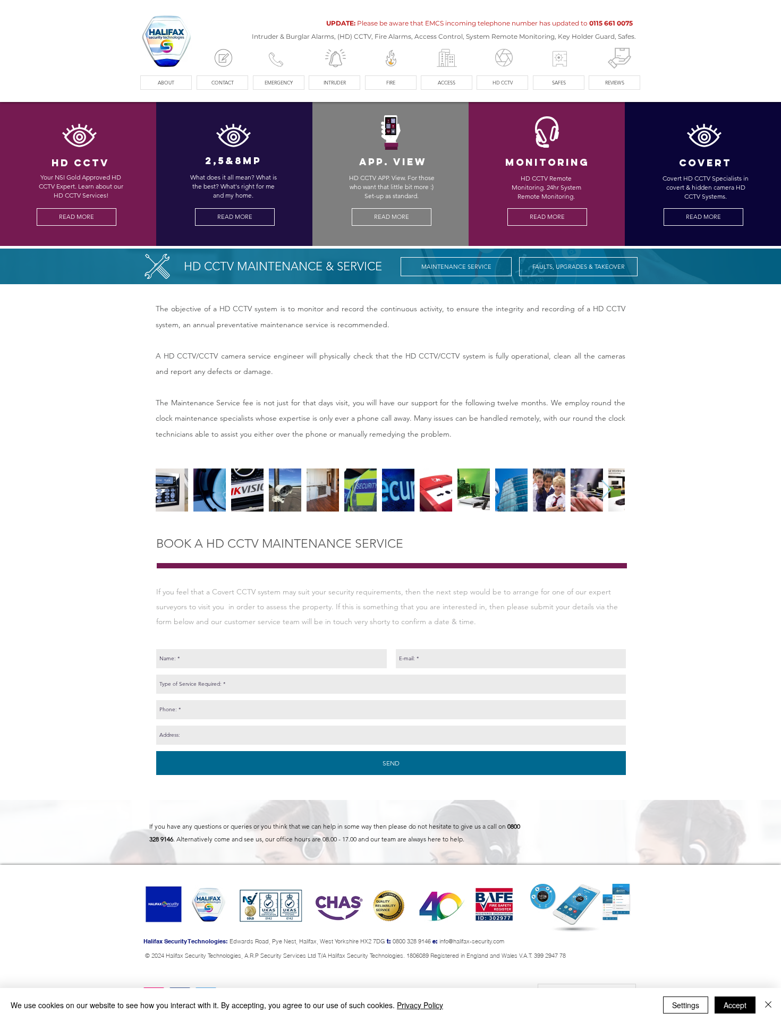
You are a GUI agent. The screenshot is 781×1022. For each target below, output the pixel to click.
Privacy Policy (420, 1005)
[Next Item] (606, 490)
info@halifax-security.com (471, 941)
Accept (735, 1005)
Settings (685, 1005)
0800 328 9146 (412, 941)
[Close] (768, 1005)
